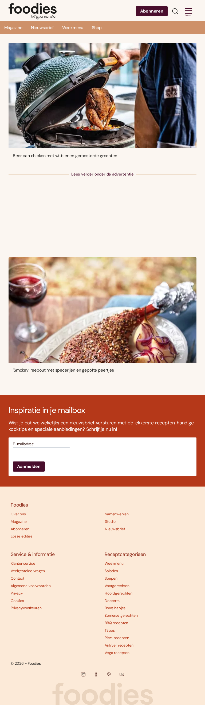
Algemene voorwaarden (31, 585)
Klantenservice (23, 563)
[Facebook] (96, 674)
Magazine (13, 27)
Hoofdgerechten (118, 593)
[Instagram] (83, 674)
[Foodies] (33, 10)
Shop (96, 27)
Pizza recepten (117, 637)
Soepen (111, 578)
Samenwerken (116, 514)
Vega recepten (117, 652)
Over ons (18, 514)
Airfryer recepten (119, 645)
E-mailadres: (23, 444)
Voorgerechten (117, 585)
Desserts (112, 600)
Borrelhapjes (115, 608)
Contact (17, 578)
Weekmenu (73, 27)
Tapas (110, 630)
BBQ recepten (116, 622)
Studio (110, 521)
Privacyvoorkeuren (26, 608)
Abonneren (151, 11)
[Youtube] (121, 674)
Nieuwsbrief (42, 27)
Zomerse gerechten (121, 615)
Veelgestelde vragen (28, 570)
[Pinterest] (109, 674)
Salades (111, 570)
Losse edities (22, 536)
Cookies (17, 600)
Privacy (17, 593)
